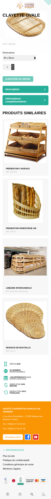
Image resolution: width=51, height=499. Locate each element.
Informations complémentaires (15, 100)
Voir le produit (25, 145)
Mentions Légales (12, 469)
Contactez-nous (13, 437)
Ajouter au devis (18, 79)
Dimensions (9, 52)
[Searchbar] (32, 494)
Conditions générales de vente (18, 464)
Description (12, 89)
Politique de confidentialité (16, 460)
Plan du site (9, 456)
